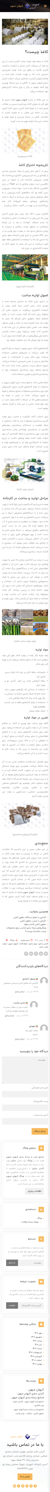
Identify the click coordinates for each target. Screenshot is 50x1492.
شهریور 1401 (36, 1337)
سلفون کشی (38, 1413)
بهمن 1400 (37, 1364)
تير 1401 (38, 1344)
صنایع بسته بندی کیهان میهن (27, 1397)
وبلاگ (12, 940)
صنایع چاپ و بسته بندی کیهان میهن (28, 1409)
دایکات (29, 1413)
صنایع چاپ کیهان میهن (34, 1401)
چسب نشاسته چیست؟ (35, 931)
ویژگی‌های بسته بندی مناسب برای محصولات (26, 927)
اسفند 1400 (37, 1360)
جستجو (12, 1262)
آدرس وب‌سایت (41, 1115)
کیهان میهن (21, 99)
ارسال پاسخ (19, 991)
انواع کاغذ (23, 944)
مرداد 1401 (37, 1340)
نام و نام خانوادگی (40, 1087)
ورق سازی (32, 944)
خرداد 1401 (37, 1348)
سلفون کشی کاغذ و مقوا (35, 924)
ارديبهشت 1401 (35, 1352)
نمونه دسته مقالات (30, 1222)
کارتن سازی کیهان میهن (30, 1394)
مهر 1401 (38, 1333)
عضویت (12, 1305)
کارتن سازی (43, 944)
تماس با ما (25, 1476)
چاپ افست (19, 1413)
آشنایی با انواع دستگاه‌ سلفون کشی (29, 917)
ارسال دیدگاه (39, 1131)
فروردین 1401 (36, 1356)
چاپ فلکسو (39, 1405)
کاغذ (41, 947)
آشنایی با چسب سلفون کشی (33, 920)
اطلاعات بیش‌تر (34, 1191)
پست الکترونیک (40, 1101)
